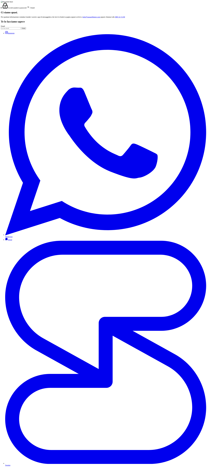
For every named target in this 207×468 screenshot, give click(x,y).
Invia (23, 28)
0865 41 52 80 (120, 17)
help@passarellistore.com (91, 17)
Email (3, 26)
